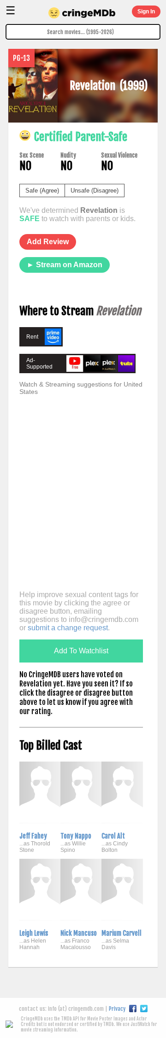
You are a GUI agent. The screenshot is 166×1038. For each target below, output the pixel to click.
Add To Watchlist (81, 651)
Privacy (117, 1008)
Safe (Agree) (42, 190)
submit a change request (68, 628)
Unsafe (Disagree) (95, 190)
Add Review (48, 242)
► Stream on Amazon (64, 265)
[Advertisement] (83, 501)
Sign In (146, 11)
